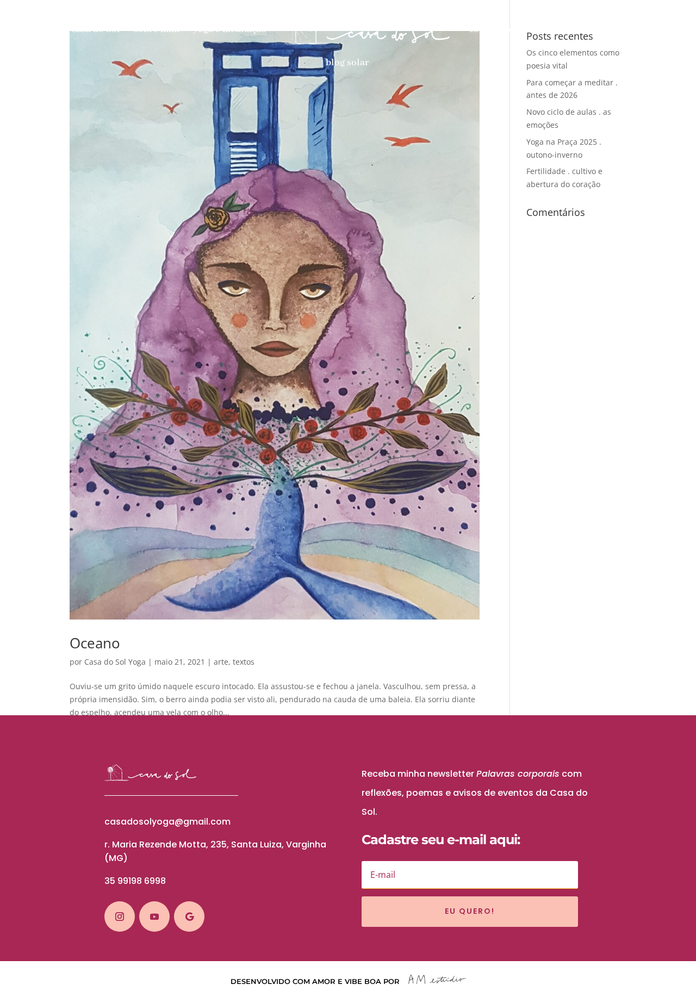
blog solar (347, 64)
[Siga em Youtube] (154, 916)
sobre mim (156, 30)
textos (243, 662)
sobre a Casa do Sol (78, 30)
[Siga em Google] (189, 916)
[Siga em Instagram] (119, 916)
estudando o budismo (515, 30)
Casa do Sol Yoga (115, 662)
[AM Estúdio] (437, 981)
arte (221, 662)
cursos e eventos (610, 30)
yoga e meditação (229, 30)
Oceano (95, 643)
